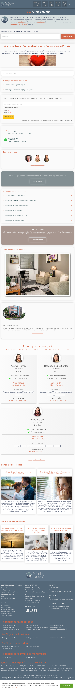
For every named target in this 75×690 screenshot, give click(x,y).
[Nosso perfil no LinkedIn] (27, 610)
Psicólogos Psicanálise (32, 646)
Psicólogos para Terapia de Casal (16, 215)
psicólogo (21, 22)
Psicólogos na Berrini (32, 638)
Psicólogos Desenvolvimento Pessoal (37, 627)
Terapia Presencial (31, 657)
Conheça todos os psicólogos (15, 195)
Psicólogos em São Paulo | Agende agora (19, 90)
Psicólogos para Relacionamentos (16, 205)
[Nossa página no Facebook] (36, 610)
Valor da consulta (6, 615)
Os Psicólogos (5, 590)
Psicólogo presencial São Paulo (58, 608)
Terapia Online (6, 657)
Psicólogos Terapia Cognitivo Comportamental (20, 200)
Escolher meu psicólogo (8, 611)
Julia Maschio (32, 666)
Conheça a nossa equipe (37, 165)
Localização (53, 675)
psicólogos (41, 22)
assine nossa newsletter (18, 24)
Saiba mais (14, 687)
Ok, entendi (66, 685)
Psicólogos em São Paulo (57, 638)
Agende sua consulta (14, 349)
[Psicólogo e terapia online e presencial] (38, 575)
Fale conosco (5, 605)
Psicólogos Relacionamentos (10, 629)
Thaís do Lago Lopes (31, 670)
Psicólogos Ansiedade (8, 625)
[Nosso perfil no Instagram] (31, 610)
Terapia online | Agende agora (15, 85)
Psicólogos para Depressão (14, 220)
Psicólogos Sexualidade (33, 629)
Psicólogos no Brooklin (9, 638)
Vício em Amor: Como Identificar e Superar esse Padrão (37, 46)
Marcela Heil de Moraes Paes (9, 668)
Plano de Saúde (6, 607)
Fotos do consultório (7, 594)
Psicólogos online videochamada (59, 606)
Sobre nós (4, 588)
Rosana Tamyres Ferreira (55, 668)
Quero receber (8, 116)
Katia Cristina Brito (52, 666)
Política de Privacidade (66, 120)
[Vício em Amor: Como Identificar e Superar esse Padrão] (37, 60)
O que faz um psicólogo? (8, 609)
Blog (2, 596)
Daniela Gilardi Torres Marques (9, 666)
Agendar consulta (6, 613)
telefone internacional (11, 107)
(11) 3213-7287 (22, 675)
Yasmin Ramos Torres (54, 670)
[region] (37, 685)
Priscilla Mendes (33, 668)
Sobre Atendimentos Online (9, 592)
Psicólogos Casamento (56, 625)
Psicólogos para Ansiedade (14, 210)
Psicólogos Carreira (32, 625)
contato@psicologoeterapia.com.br (38, 675)
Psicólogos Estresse (55, 627)
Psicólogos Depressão (8, 627)
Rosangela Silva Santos (7, 670)
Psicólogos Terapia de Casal (57, 629)
